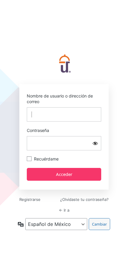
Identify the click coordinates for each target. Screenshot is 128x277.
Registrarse (29, 199)
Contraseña (38, 130)
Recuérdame (46, 158)
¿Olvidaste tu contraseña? (84, 199)
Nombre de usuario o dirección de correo (60, 98)
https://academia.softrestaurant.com (64, 64)
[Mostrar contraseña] (95, 143)
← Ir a (64, 210)
